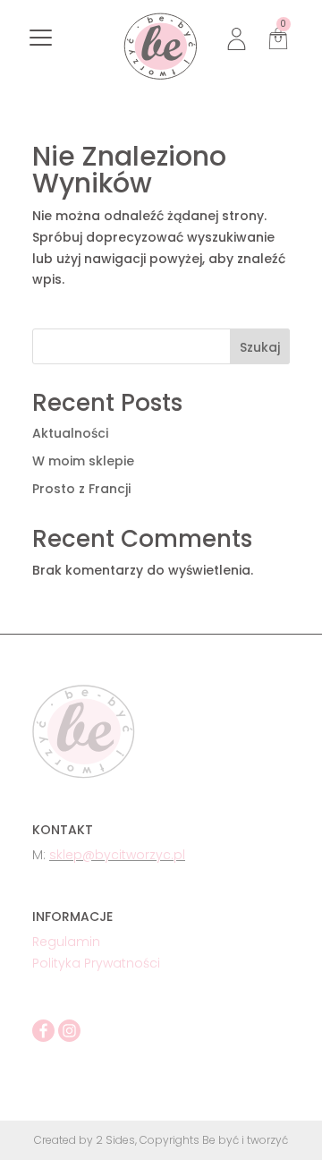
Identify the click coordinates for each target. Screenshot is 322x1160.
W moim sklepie (83, 461)
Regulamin (66, 942)
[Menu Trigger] (40, 38)
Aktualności (70, 433)
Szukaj (260, 347)
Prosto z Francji (81, 489)
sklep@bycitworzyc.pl (117, 855)
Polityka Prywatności (96, 963)
